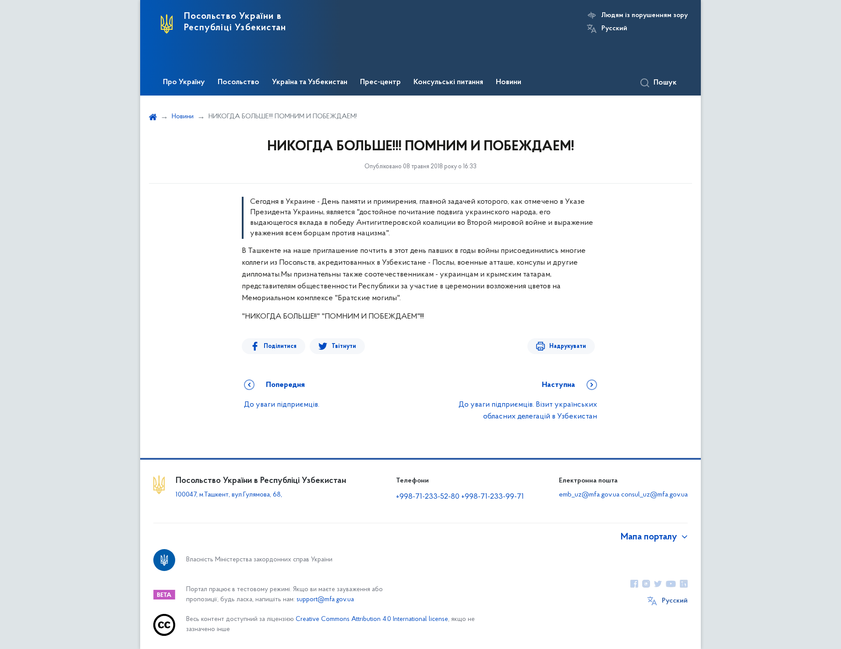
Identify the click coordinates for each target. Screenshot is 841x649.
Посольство (238, 82)
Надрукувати (567, 346)
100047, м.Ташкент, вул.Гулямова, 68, (230, 494)
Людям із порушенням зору (644, 15)
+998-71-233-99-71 (492, 497)
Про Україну (184, 82)
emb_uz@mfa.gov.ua (589, 494)
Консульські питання (448, 82)
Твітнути (344, 346)
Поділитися (280, 346)
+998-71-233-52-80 (427, 497)
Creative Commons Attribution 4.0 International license (372, 619)
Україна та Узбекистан (309, 82)
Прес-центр (380, 82)
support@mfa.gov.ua (325, 599)
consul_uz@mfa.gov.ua (654, 494)
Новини (508, 82)
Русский (614, 28)
